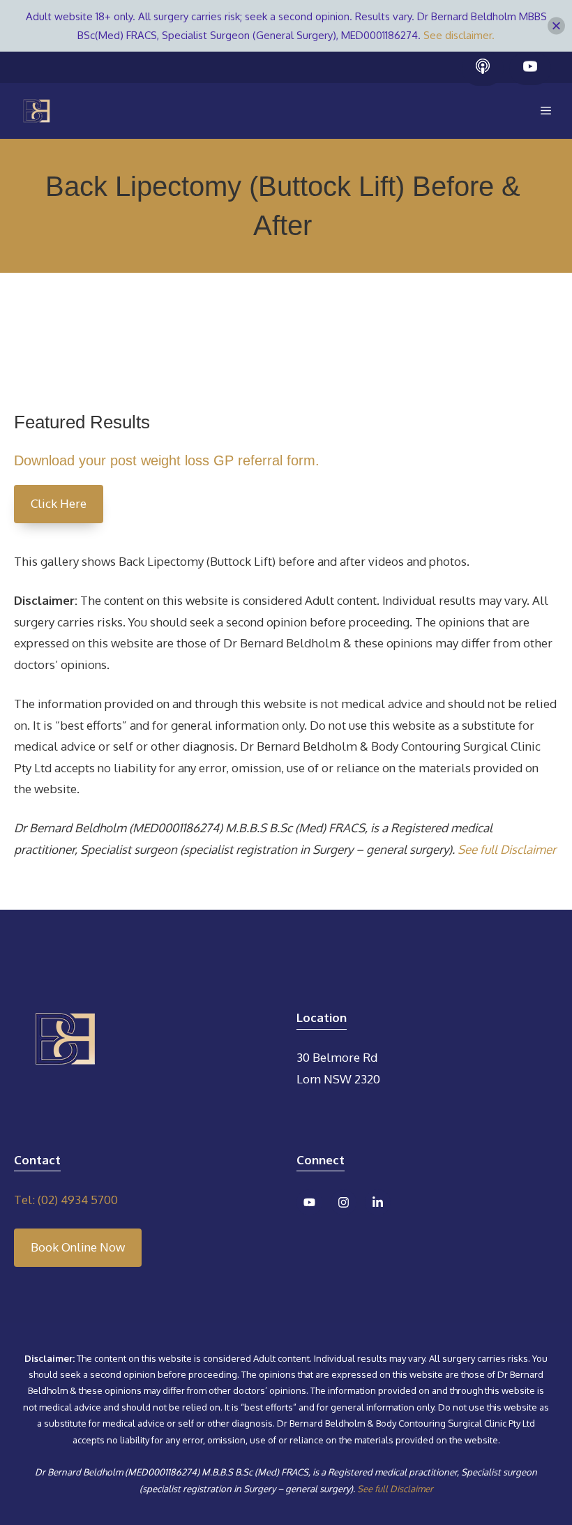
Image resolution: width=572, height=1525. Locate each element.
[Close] (556, 26)
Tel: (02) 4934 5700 (66, 1199)
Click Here (58, 503)
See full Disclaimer (507, 849)
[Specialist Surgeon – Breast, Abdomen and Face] (36, 111)
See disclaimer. (459, 35)
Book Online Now (78, 1247)
